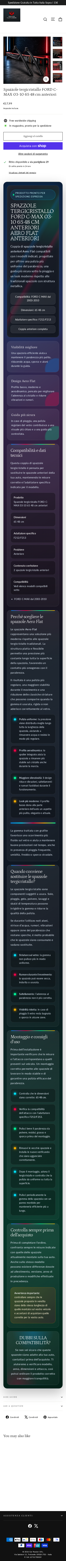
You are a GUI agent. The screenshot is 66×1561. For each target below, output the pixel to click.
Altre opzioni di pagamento (33, 153)
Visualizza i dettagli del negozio (22, 172)
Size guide (10, 1397)
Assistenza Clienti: (18, 1515)
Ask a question (13, 1406)
